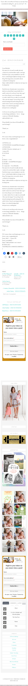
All (21, 605)
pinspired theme (19, 679)
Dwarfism (14, 648)
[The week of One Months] (8, 522)
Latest (20, 603)
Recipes (14, 664)
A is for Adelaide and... (14, 19)
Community (14, 645)
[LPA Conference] (20, 534)
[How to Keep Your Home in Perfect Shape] (20, 522)
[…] (20, 546)
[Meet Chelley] (20, 497)
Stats (16, 626)
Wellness (14, 667)
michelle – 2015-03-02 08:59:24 (19, 274)
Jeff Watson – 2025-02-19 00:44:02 (11, 305)
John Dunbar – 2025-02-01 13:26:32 (11, 308)
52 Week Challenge (14, 636)
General (14, 650)
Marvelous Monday (14, 661)
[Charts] (8, 509)
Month (17, 605)
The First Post (16, 617)
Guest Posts (14, 656)
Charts (16, 621)
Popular (5, 603)
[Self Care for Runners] (8, 546)
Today (7, 605)
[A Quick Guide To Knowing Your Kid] (8, 497)
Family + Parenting (14, 653)
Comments (13, 603)
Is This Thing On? (7, 274)
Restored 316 (14, 680)
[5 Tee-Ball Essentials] (20, 509)
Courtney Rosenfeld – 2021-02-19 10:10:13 (14, 288)
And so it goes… (6, 281)
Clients (14, 642)
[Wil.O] (8, 534)
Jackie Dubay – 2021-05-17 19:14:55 (16, 291)
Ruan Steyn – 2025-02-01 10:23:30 (11, 311)
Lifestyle (14, 658)
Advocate (14, 639)
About (16, 608)
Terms (13, 359)
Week (12, 605)
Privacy (17, 359)
